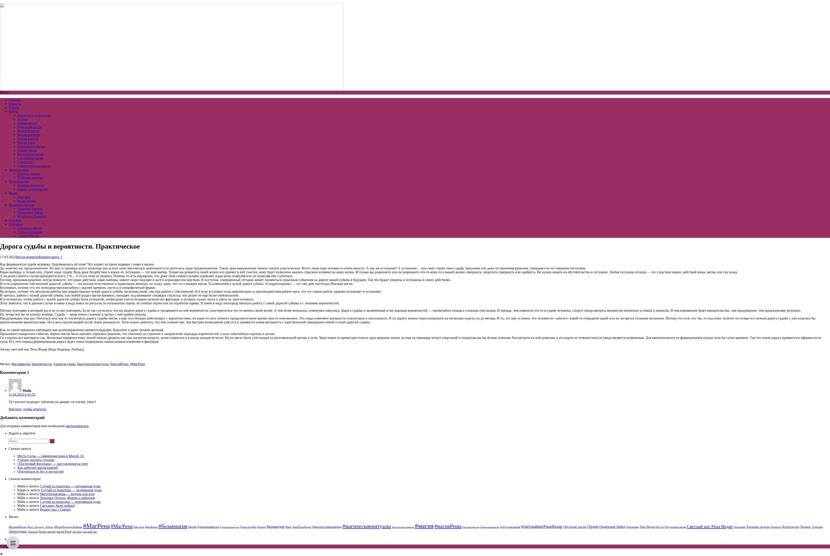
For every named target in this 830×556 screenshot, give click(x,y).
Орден (593, 526)
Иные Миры (26, 201)
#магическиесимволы (403, 527)
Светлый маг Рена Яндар (710, 526)
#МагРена (137, 364)
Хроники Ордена (21, 205)
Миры (13, 193)
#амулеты (139, 527)
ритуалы (76, 531)
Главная (14, 100)
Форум (14, 107)
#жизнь (261, 527)
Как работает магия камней (37, 467)
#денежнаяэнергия (229, 527)
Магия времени (28, 135)
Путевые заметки (30, 177)
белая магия (47, 531)
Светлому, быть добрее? (57, 505)
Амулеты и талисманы (34, 115)
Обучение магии (29, 228)
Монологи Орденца (31, 216)
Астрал (22, 119)
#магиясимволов (470, 527)
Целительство (19, 181)
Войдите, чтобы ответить (27, 409)
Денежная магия (29, 127)
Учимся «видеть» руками (35, 460)
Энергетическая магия (33, 166)
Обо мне (15, 220)
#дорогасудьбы (64, 364)
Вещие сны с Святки (55, 509)
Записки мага (19, 170)
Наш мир (24, 197)
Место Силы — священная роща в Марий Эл (50, 456)
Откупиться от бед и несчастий (40, 471)
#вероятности (42, 364)
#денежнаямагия (208, 527)
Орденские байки (30, 212)
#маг (289, 527)
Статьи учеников (29, 232)
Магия (13, 111)
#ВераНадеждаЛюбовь (68, 527)
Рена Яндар (647, 527)
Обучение (16, 224)
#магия (424, 525)
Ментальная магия (31, 146)
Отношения (632, 527)
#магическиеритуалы (93, 364)
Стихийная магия (30, 158)
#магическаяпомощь (327, 527)
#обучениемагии (510, 527)
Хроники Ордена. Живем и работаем (67, 498)
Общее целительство (32, 189)
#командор (276, 526)
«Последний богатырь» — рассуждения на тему (52, 464)
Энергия (33, 531)
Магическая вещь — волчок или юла (67, 494)
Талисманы (739, 527)
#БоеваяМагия (17, 527)
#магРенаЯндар (301, 527)
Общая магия (27, 150)
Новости (15, 104)
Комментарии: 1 (50, 257)
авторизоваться (77, 426)
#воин (192, 527)
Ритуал (659, 527)
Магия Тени (26, 142)
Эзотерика (817, 527)
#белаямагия (20, 364)
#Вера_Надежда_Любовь (40, 527)
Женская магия (28, 131)
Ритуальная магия (30, 154)
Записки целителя (30, 185)
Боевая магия (27, 123)
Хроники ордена (758, 527)
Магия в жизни (28, 173)
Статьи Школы (28, 236)
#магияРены (119, 364)
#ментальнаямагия (489, 527)
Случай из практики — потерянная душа (70, 486)
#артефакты (151, 527)
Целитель (776, 527)
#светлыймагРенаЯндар (541, 526)
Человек (805, 527)
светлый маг (89, 531)
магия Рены (64, 531)
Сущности (25, 162)
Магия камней (27, 139)
